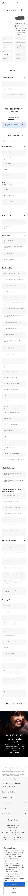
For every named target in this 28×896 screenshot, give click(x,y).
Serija (4, 38)
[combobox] (7, 41)
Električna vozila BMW (8, 792)
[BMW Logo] (3, 2)
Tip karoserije (5, 45)
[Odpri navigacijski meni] (24, 2)
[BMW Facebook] (8, 820)
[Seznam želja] (21, 2)
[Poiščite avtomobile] (14, 734)
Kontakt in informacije (8, 786)
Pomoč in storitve (7, 797)
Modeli (4, 808)
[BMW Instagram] (14, 820)
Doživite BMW (6, 814)
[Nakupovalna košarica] (17, 2)
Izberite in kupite (7, 803)
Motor (4, 51)
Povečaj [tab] (17, 117)
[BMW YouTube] (17, 820)
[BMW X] (11, 820)
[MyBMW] (14, 2)
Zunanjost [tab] (11, 117)
